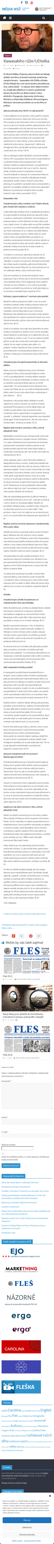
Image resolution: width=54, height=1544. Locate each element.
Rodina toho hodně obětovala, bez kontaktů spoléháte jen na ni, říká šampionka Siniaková (26, 1213)
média (23, 1430)
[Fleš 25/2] (27, 948)
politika (36, 1430)
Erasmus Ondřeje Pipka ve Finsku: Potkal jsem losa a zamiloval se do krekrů (23, 1227)
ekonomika (36, 1410)
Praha (43, 1430)
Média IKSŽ (21, 65)
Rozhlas (22, 1435)
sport (24, 1441)
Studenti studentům (10, 1206)
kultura (17, 68)
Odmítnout (27, 1527)
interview (22, 1421)
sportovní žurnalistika (35, 1442)
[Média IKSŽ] (27, 7)
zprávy (48, 1447)
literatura (43, 1426)
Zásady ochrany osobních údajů (14, 1482)
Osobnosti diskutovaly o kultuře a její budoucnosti (24, 913)
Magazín (8, 55)
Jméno (5, 1117)
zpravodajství (40, 1447)
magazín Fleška (8, 1430)
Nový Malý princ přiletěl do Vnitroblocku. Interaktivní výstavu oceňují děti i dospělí (23, 1015)
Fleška (20, 1416)
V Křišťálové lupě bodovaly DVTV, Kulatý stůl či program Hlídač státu (24, 926)
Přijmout (27, 1520)
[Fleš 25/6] (27, 1027)
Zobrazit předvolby (27, 1534)
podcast (29, 1430)
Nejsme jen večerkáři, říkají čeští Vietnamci (19, 1202)
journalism (30, 1421)
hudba (15, 1420)
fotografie (38, 1416)
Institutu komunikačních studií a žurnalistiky (25, 1474)
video (12, 1446)
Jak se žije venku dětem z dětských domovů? (20, 1182)
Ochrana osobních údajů (32, 1540)
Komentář (6, 1081)
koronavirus (6, 1426)
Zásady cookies (17, 1540)
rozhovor (14, 1441)
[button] (50, 1496)
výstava (20, 1446)
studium (45, 1442)
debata (23, 1411)
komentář (40, 1420)
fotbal (25, 1416)
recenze (6, 1435)
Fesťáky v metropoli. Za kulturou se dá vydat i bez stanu (25, 1191)
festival (4, 1416)
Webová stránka (8, 1144)
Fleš (15, 1415)
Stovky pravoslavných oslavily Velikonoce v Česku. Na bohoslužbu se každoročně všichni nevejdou (23, 1197)
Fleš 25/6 (7, 1055)
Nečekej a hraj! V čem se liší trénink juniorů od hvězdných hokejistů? (25, 1220)
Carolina (14, 1410)
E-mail (5, 1132)
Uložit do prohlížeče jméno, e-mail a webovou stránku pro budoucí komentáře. (25, 1158)
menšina (18, 1430)
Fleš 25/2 (7, 976)
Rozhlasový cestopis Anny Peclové (16, 1186)
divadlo (29, 1410)
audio (4, 1410)
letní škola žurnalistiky (29, 1426)
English (46, 1410)
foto (30, 1416)
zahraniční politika (30, 1447)
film (10, 1416)
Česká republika (7, 1450)
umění (7, 1447)
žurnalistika (18, 1450)
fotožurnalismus (7, 1421)
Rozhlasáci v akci (8, 1232)
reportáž (14, 1435)
